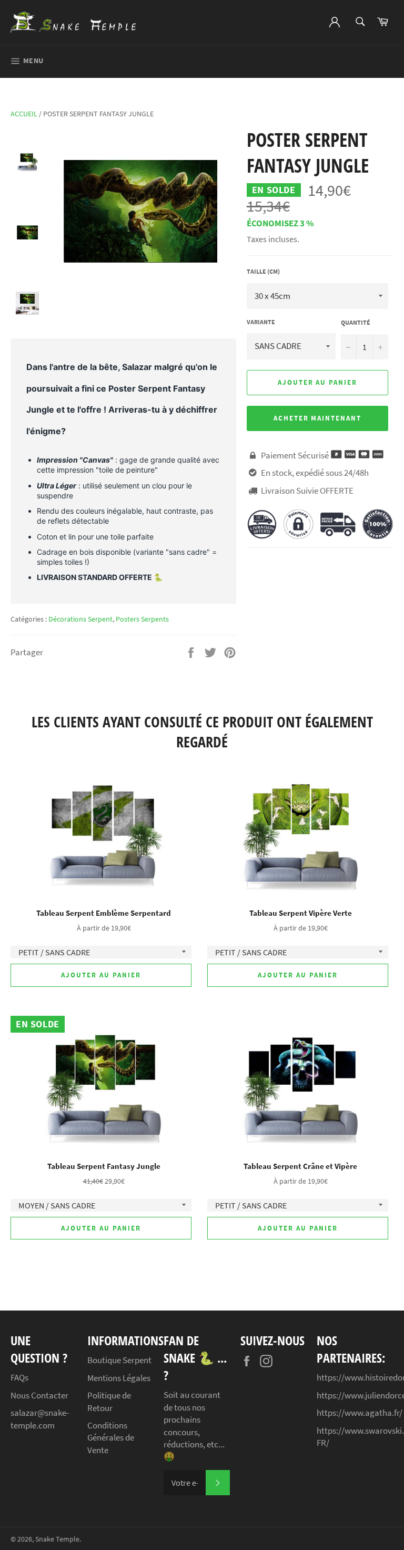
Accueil (24, 113)
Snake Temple (57, 1539)
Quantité (355, 322)
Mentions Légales (118, 1378)
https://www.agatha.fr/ (359, 1412)
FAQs (19, 1377)
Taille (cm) (263, 271)
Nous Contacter (39, 1395)
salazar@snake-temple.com (40, 1419)
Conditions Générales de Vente (110, 1437)
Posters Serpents (142, 619)
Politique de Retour (109, 1401)
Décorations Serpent (80, 619)
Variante (261, 322)
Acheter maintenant (317, 418)
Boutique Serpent (119, 1360)
